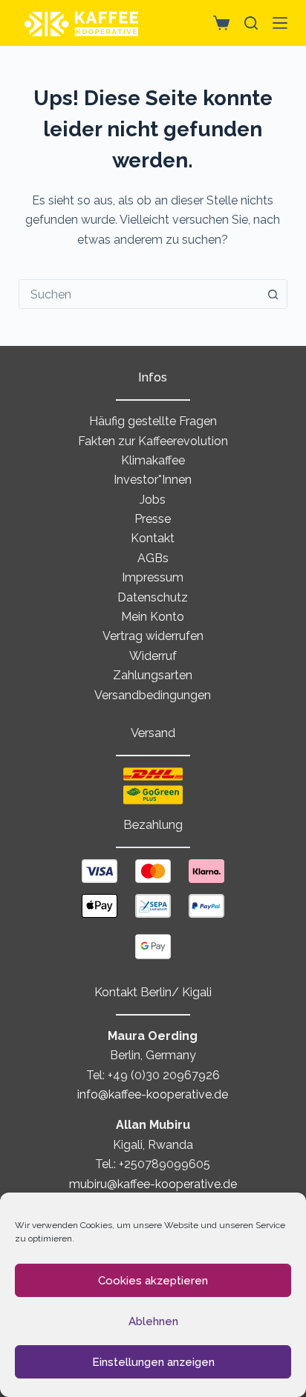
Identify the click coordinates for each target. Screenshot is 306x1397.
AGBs (153, 558)
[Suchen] (251, 23)
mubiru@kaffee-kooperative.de (153, 1184)
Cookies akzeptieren (153, 1280)
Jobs (153, 500)
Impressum (152, 577)
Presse (152, 519)
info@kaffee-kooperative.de (152, 1094)
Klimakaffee (153, 460)
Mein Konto (152, 617)
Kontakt (153, 538)
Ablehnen (153, 1321)
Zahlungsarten (152, 675)
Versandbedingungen (152, 695)
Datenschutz (152, 597)
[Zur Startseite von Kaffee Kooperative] (82, 23)
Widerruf (153, 656)
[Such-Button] (272, 294)
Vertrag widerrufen (153, 636)
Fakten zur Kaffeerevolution (153, 441)
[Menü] (280, 23)
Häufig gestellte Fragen (153, 421)
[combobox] (139, 294)
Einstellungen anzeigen (153, 1362)
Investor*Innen (153, 480)
